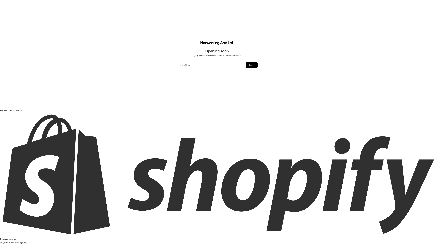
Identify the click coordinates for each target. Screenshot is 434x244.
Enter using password (8, 239)
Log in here (23, 243)
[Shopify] (217, 174)
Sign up (252, 65)
